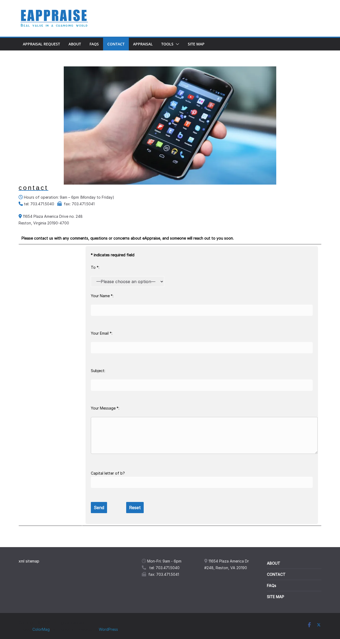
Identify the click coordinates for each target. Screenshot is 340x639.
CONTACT (276, 574)
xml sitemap (29, 561)
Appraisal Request (41, 43)
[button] (176, 44)
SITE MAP (275, 596)
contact (116, 43)
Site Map (196, 43)
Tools (167, 43)
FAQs (94, 43)
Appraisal (143, 43)
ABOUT (273, 563)
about (75, 43)
